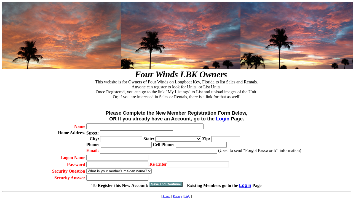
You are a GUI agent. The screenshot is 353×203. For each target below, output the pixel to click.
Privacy (177, 196)
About (166, 196)
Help (187, 196)
